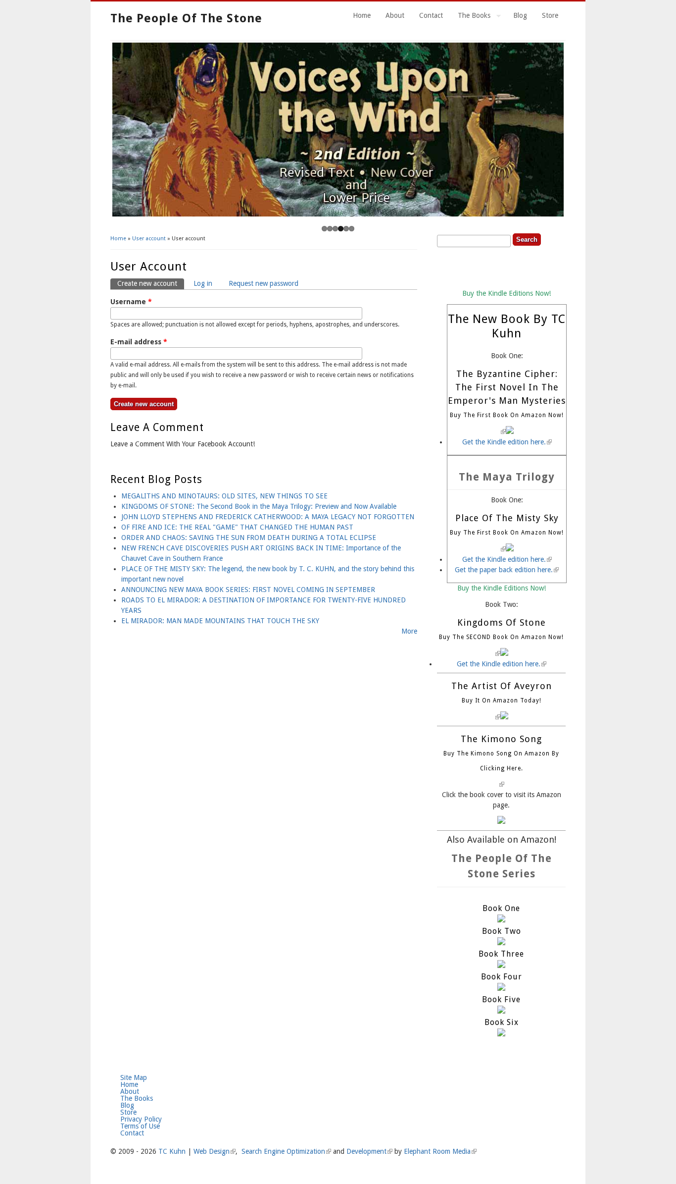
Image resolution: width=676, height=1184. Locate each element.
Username (131, 302)
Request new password (263, 283)
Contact (431, 15)
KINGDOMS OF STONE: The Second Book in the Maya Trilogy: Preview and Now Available (258, 506)
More (409, 631)
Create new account (150, 283)
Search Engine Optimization (286, 1151)
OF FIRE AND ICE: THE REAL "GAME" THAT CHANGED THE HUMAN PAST (237, 527)
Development (369, 1151)
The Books (470, 16)
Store (550, 15)
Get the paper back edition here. (507, 570)
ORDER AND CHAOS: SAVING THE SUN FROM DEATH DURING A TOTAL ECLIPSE (248, 537)
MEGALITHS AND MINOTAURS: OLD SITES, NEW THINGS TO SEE (224, 496)
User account (149, 238)
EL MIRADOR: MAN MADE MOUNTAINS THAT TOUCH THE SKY (220, 621)
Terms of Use (140, 1126)
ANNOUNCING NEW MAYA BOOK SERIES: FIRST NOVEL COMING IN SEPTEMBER (248, 589)
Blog (520, 15)
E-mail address (138, 342)
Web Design (214, 1151)
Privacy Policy (141, 1119)
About (395, 15)
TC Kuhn (172, 1151)
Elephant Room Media (440, 1151)
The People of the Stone (186, 18)
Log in (202, 283)
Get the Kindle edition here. (507, 442)
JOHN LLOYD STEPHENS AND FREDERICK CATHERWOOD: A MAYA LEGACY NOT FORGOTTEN (267, 517)
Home (362, 15)
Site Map (133, 1077)
